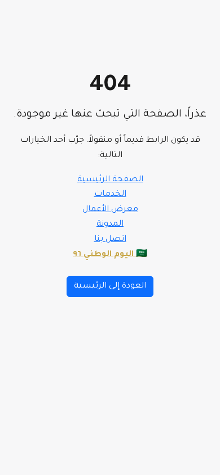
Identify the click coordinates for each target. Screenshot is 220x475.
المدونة (110, 224)
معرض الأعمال (110, 209)
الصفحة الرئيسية (110, 180)
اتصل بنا (110, 239)
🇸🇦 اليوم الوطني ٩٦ (110, 254)
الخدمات (110, 194)
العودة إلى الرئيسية (110, 286)
